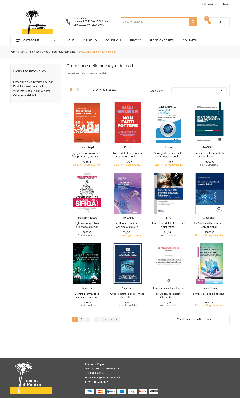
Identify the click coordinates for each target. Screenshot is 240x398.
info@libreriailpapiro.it (107, 377)
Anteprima (78, 145)
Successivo (110, 319)
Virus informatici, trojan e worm (31, 90)
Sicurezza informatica (29, 71)
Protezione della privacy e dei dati (33, 81)
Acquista (90, 145)
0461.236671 (98, 373)
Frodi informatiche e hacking (30, 86)
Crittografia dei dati (24, 95)
